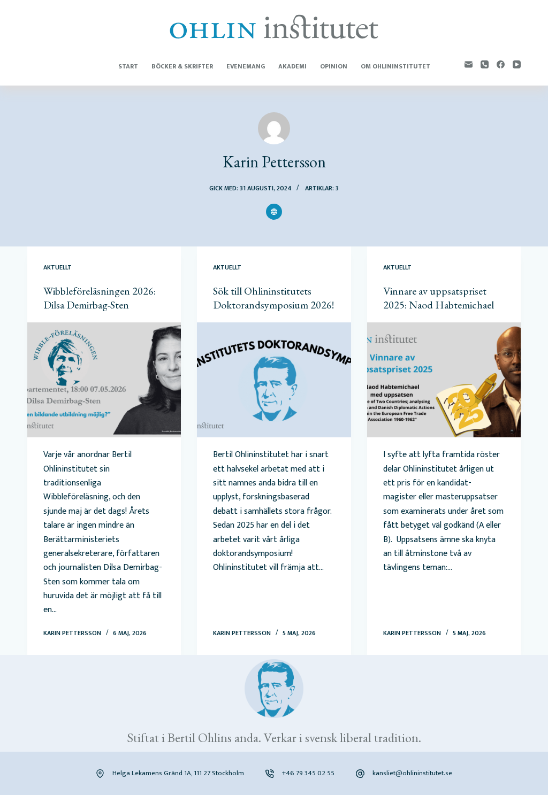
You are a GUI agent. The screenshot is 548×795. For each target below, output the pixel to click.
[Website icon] (274, 212)
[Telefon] (485, 64)
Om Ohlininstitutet (395, 66)
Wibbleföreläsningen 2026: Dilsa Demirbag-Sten (99, 298)
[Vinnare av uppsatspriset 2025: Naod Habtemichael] (444, 379)
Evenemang (245, 66)
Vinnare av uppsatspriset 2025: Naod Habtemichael (438, 298)
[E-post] (469, 64)
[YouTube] (517, 64)
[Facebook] (501, 64)
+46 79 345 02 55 (308, 773)
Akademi (292, 66)
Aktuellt (57, 267)
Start (128, 66)
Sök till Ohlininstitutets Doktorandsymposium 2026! (273, 298)
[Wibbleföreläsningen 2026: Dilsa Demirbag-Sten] (104, 379)
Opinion (333, 66)
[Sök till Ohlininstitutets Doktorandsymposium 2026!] (274, 379)
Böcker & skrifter (182, 66)
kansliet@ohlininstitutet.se (412, 773)
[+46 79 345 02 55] (269, 773)
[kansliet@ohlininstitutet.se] (360, 773)
